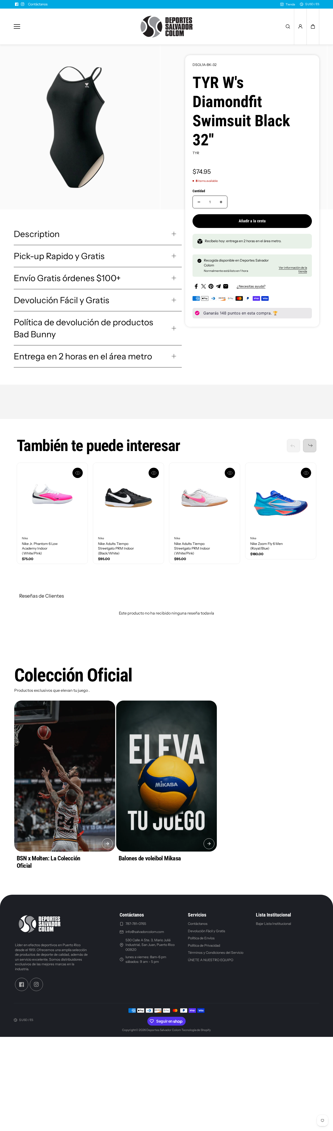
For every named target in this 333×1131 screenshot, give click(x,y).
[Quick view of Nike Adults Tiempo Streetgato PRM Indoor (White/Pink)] (230, 473)
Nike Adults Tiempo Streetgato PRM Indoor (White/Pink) (192, 548)
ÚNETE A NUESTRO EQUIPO (210, 960)
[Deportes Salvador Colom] (166, 26)
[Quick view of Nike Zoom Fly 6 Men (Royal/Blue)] (306, 473)
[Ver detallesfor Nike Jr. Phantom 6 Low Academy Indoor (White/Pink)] (52, 498)
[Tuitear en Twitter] (203, 286)
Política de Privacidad (204, 945)
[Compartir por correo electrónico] (225, 286)
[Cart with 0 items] (313, 26)
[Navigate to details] (107, 843)
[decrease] (199, 202)
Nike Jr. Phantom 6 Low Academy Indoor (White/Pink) (40, 548)
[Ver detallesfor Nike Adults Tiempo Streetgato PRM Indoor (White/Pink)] (204, 498)
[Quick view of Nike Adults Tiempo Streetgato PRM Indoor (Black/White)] (154, 473)
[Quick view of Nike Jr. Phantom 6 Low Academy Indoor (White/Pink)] (77, 473)
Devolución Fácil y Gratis (206, 931)
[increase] (221, 202)
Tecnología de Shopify (196, 1030)
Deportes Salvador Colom (163, 1030)
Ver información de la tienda (293, 269)
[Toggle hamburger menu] (71, 27)
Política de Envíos (201, 938)
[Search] (288, 26)
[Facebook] (17, 4)
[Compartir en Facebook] (196, 286)
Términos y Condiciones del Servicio (215, 952)
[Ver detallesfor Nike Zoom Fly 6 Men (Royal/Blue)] (280, 498)
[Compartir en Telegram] (218, 286)
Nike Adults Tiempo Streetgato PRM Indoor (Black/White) (116, 548)
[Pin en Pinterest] (211, 286)
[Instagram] (23, 4)
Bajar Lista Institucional (273, 923)
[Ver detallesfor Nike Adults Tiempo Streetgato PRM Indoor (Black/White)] (128, 498)
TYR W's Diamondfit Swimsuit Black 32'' (241, 111)
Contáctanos (38, 4)
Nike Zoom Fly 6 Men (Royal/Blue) (266, 546)
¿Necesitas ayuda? (251, 286)
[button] (313, 26)
